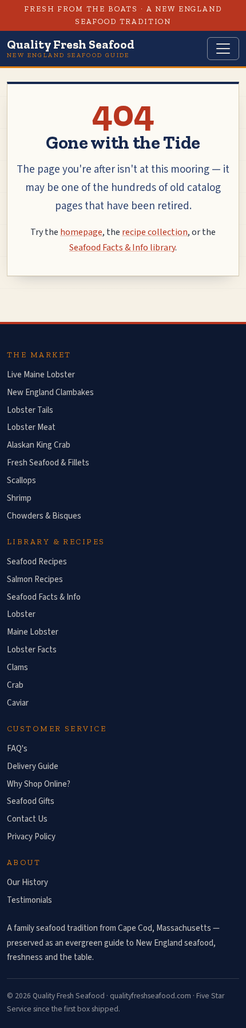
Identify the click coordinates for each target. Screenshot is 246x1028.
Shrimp (19, 498)
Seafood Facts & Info (44, 597)
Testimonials (29, 900)
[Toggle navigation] (223, 48)
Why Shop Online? (38, 784)
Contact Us (27, 819)
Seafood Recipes (37, 562)
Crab (15, 685)
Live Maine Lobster (41, 375)
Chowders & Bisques (44, 516)
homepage (81, 232)
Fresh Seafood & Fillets (48, 463)
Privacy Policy (31, 837)
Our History (27, 882)
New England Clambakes (50, 393)
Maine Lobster (32, 632)
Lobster (21, 614)
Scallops (21, 481)
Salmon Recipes (35, 579)
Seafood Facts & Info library (122, 247)
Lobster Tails (30, 410)
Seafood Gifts (30, 801)
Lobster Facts (32, 650)
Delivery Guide (32, 766)
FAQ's (17, 749)
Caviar (18, 703)
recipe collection (155, 232)
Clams (17, 668)
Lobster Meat (31, 427)
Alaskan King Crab (38, 445)
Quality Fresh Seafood (70, 48)
